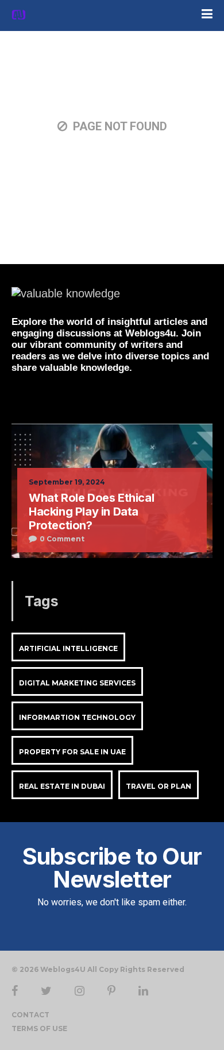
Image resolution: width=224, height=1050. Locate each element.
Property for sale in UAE (72, 751)
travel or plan (158, 786)
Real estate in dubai (62, 786)
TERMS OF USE (39, 1028)
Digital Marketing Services (77, 683)
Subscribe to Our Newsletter (112, 867)
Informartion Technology (77, 717)
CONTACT (30, 1014)
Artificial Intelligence (68, 648)
